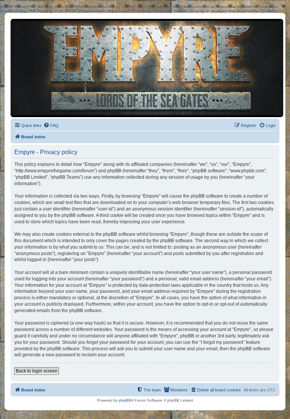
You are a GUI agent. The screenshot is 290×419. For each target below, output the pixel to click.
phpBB (125, 400)
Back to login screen (36, 371)
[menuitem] (51, 125)
